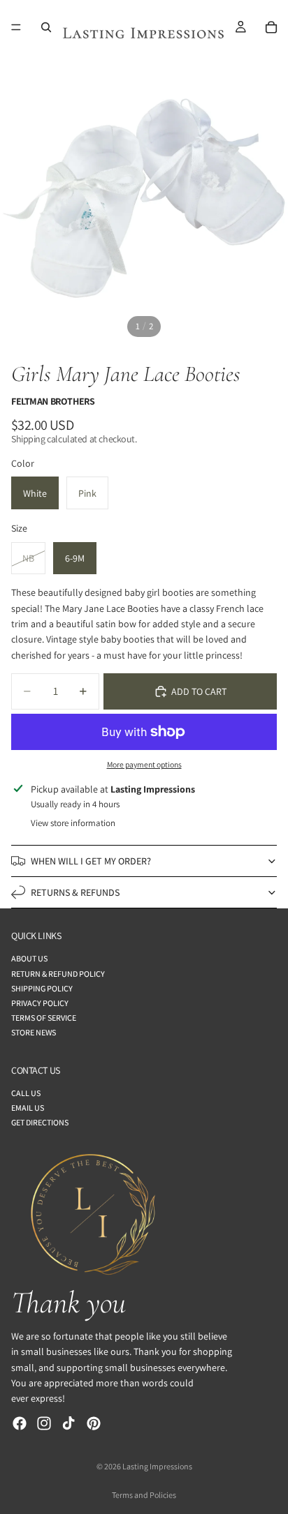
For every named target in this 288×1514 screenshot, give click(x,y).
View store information (73, 823)
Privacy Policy (40, 1003)
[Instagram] (44, 1423)
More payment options (144, 764)
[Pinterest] (93, 1423)
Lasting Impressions (157, 1466)
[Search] (46, 27)
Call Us (26, 1093)
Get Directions (40, 1123)
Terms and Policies (144, 1495)
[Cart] (271, 27)
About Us (29, 959)
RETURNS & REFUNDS (75, 892)
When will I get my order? (91, 861)
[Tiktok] (68, 1423)
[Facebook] (19, 1423)
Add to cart (198, 691)
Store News (33, 1033)
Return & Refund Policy (58, 973)
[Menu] (16, 27)
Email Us (27, 1107)
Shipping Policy (42, 988)
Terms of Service (43, 1017)
